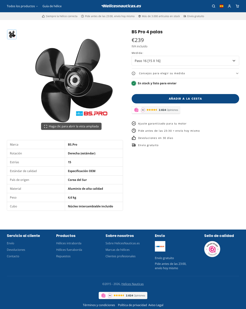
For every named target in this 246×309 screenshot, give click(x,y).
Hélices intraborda (68, 243)
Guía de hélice (52, 6)
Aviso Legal (155, 305)
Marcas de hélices (118, 250)
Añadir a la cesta (185, 99)
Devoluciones (16, 250)
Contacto (13, 256)
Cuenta (229, 6)
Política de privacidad (132, 305)
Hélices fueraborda (69, 250)
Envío (10, 243)
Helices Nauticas (132, 284)
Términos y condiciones (99, 305)
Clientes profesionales (121, 256)
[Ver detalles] (160, 246)
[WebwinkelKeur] (212, 256)
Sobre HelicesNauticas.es (123, 243)
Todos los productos (21, 6)
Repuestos (63, 256)
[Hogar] (123, 6)
